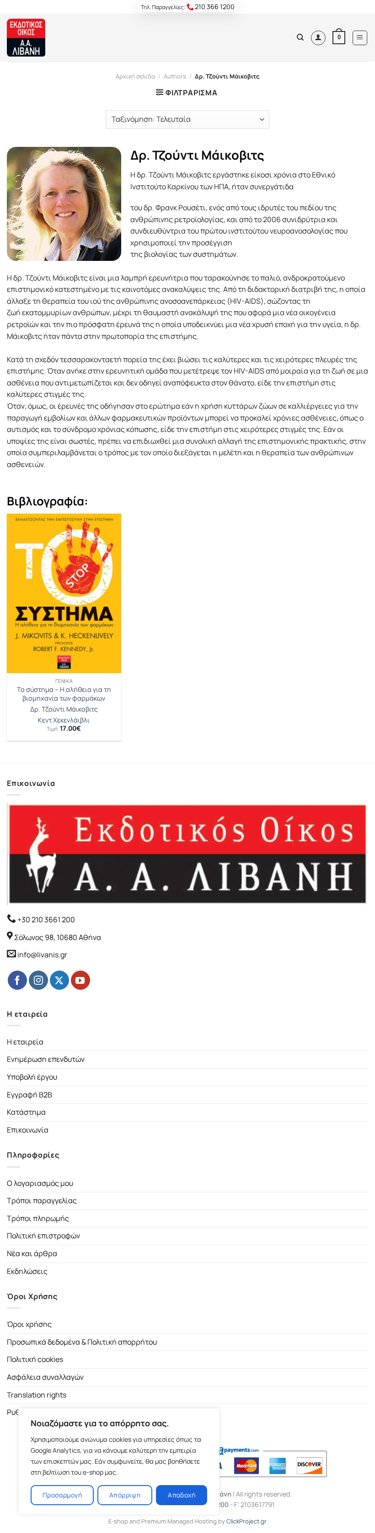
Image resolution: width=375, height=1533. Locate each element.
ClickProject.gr (246, 1521)
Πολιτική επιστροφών (43, 1236)
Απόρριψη (124, 1495)
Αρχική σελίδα (135, 76)
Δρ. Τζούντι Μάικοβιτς (64, 709)
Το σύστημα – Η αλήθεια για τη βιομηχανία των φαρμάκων (64, 694)
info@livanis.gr (42, 955)
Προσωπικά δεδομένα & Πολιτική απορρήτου (82, 1342)
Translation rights (36, 1395)
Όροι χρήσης (29, 1324)
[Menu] (360, 38)
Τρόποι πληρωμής (38, 1218)
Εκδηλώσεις (27, 1271)
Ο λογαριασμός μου (40, 1183)
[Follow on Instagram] (38, 980)
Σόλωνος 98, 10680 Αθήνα (57, 937)
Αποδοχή (181, 1495)
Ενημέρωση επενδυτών (46, 1059)
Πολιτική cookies (35, 1359)
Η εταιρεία (25, 1042)
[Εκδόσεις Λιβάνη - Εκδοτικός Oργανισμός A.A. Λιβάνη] (38, 38)
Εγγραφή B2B (29, 1095)
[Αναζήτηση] (300, 37)
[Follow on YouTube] (80, 980)
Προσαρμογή (62, 1495)
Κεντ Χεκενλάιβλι (64, 720)
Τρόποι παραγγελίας (42, 1200)
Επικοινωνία (27, 1130)
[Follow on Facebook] (17, 980)
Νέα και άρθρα (32, 1253)
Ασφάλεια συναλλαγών (45, 1377)
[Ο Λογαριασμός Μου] (318, 38)
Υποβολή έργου (32, 1077)
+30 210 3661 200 (45, 920)
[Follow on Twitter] (59, 980)
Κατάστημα (26, 1112)
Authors (175, 76)
